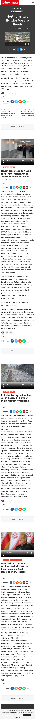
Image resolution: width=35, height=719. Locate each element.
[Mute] (25, 44)
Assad (7, 332)
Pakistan (13, 500)
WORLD (21, 11)
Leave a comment (18, 127)
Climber (7, 500)
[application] (17, 39)
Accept (27, 715)
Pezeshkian (8, 679)
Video (15, 11)
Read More (18, 717)
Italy (18, 93)
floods (7, 93)
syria (11, 332)
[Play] (7, 44)
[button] (17, 38)
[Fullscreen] (28, 44)
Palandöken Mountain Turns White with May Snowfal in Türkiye (27, 113)
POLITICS (13, 560)
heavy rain (12, 93)
